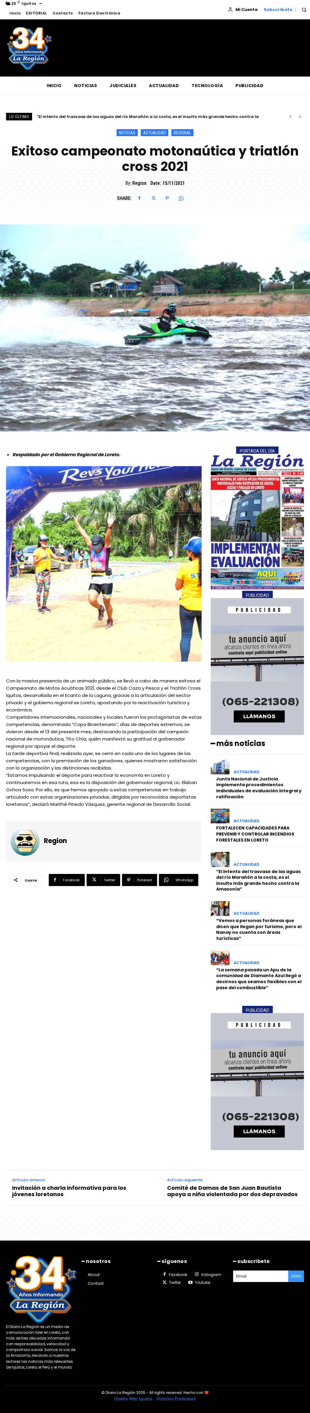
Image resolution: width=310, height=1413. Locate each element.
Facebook (178, 1274)
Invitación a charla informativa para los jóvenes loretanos (69, 1191)
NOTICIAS (127, 132)
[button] (304, 10)
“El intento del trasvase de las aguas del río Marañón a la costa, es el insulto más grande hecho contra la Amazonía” (258, 880)
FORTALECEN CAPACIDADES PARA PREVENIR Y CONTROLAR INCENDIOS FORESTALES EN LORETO (255, 834)
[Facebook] (139, 198)
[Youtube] (190, 1282)
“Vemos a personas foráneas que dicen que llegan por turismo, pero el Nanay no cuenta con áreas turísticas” (152, 116)
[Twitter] (153, 198)
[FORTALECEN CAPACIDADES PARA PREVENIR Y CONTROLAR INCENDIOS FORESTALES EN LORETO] (220, 816)
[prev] (290, 116)
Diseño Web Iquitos (133, 1398)
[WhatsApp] (181, 198)
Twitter (175, 1282)
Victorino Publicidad (176, 1398)
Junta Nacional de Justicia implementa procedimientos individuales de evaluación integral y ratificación (259, 788)
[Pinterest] (167, 198)
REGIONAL (182, 132)
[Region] (27, 841)
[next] (300, 116)
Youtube (202, 1282)
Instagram (211, 1274)
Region (139, 183)
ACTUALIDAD (154, 132)
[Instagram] (196, 1274)
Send (296, 1276)
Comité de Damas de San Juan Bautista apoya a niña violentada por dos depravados (232, 1191)
